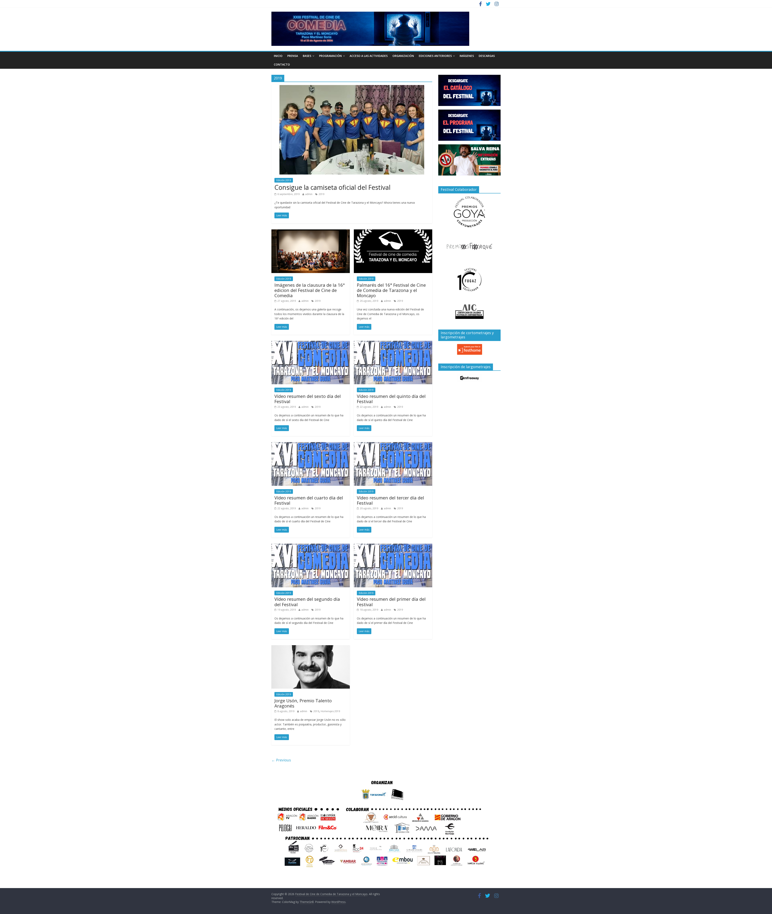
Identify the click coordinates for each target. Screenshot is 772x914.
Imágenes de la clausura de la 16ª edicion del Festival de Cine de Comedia (309, 290)
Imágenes (467, 56)
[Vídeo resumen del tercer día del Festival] (393, 444)
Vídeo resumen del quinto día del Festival (391, 398)
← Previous (281, 760)
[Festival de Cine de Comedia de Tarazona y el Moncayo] (370, 14)
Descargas (487, 56)
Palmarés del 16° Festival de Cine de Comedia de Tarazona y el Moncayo (391, 290)
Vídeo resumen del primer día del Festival (391, 601)
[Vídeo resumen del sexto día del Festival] (310, 343)
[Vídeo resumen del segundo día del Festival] (310, 546)
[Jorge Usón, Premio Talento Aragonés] (310, 647)
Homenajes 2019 (330, 711)
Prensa (292, 56)
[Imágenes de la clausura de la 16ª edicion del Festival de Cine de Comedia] (310, 232)
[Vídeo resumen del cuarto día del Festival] (310, 444)
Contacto (282, 64)
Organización (403, 56)
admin (308, 194)
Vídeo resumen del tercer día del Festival (390, 500)
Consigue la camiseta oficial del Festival (332, 187)
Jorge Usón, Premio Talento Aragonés (303, 703)
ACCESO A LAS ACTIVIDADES (369, 56)
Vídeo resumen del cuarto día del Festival (308, 500)
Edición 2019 (283, 180)
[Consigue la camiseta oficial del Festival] (351, 87)
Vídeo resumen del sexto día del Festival (307, 398)
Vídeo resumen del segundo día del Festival (307, 601)
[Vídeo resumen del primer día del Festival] (393, 546)
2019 (321, 194)
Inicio (278, 56)
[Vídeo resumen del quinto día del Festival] (393, 343)
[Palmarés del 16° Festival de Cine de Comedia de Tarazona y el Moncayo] (393, 232)
